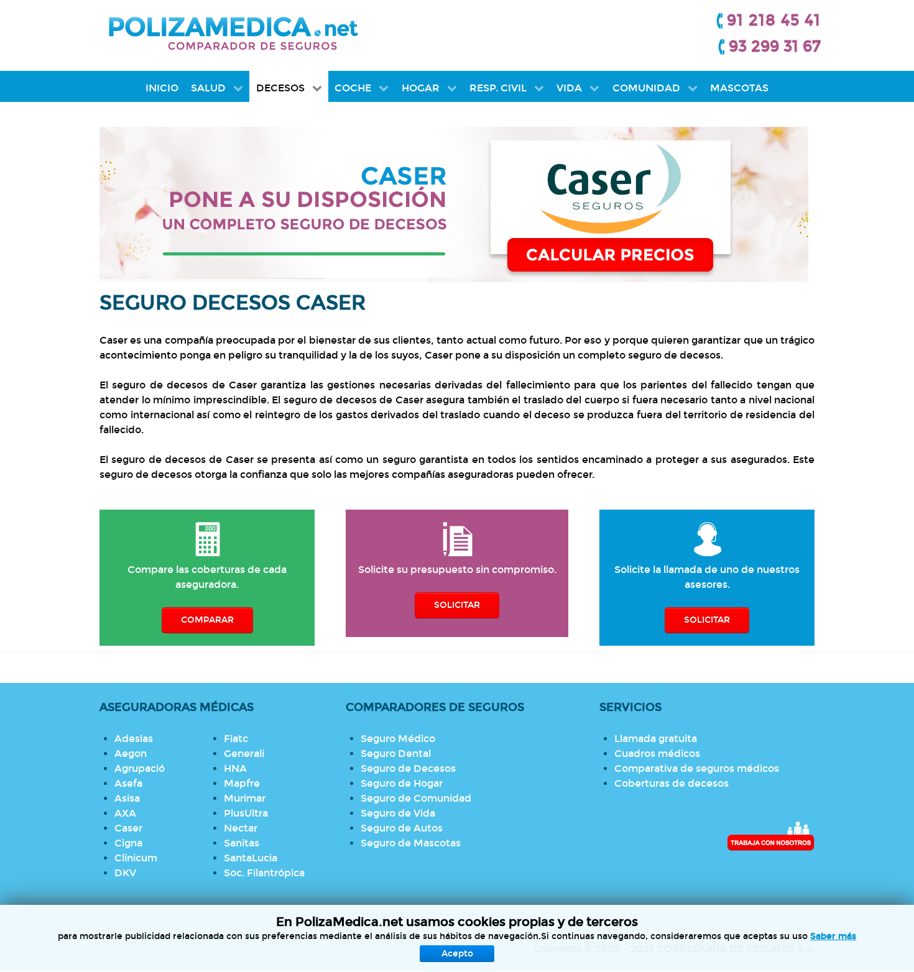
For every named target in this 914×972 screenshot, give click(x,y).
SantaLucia (250, 858)
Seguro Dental (396, 753)
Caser (128, 828)
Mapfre (242, 783)
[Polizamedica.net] (233, 31)
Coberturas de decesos (671, 783)
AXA (125, 813)
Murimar (244, 798)
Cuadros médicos (657, 753)
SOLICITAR (457, 605)
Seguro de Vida (398, 813)
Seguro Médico (398, 739)
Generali (244, 753)
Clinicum (135, 858)
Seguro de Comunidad (416, 798)
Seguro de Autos (402, 828)
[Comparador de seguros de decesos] (457, 204)
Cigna (128, 843)
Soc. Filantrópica (264, 873)
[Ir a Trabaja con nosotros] (771, 836)
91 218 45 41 (774, 20)
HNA (235, 768)
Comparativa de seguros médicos (696, 768)
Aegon (130, 753)
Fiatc (236, 739)
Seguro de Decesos (408, 768)
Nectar (240, 828)
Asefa (128, 783)
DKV (125, 873)
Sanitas (241, 843)
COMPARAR (207, 620)
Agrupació (139, 768)
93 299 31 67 (775, 46)
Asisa (127, 798)
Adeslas (133, 739)
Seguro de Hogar (402, 783)
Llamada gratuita (655, 739)
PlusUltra (246, 813)
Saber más (833, 936)
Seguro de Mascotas (411, 843)
